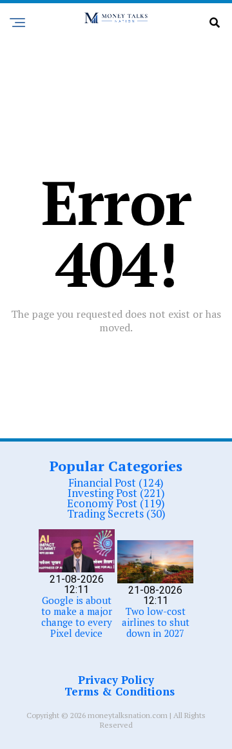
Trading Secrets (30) (116, 513)
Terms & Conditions (119, 691)
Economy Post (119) (116, 503)
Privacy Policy (116, 679)
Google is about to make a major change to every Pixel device (76, 616)
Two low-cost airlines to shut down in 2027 (155, 622)
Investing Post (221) (116, 492)
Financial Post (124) (116, 482)
